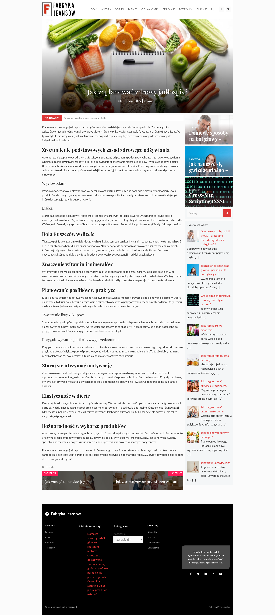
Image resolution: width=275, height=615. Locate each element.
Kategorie (119, 533)
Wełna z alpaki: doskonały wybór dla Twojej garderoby (92, 118)
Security (49, 542)
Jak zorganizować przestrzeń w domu (148, 481)
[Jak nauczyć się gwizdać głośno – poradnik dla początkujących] (209, 173)
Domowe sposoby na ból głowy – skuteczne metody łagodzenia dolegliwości (96, 546)
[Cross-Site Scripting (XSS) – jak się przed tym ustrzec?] (209, 204)
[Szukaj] (227, 213)
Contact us (153, 547)
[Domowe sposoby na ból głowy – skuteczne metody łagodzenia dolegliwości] (209, 142)
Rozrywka (186, 9)
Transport (50, 547)
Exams (48, 537)
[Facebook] (221, 9)
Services (152, 537)
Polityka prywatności (219, 607)
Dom (94, 9)
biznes (132, 9)
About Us (152, 532)
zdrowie (168, 9)
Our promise (154, 542)
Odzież (119, 9)
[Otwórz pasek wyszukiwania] (212, 9)
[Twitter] (228, 9)
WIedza (106, 9)
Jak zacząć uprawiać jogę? (67, 481)
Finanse (202, 9)
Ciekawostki (150, 9)
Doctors (49, 532)
